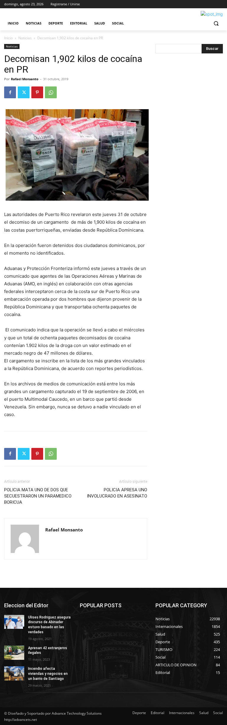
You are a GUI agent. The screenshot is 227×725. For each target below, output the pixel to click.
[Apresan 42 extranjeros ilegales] (14, 653)
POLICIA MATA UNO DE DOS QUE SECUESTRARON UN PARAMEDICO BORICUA (38, 496)
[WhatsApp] (51, 92)
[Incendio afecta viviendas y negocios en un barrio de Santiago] (14, 673)
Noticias (25, 37)
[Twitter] (24, 92)
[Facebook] (10, 92)
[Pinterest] (37, 92)
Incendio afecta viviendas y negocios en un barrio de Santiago (48, 674)
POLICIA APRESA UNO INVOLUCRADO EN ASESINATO (117, 493)
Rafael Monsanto (24, 79)
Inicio (8, 37)
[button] (216, 23)
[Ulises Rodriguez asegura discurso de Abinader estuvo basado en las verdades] (14, 622)
